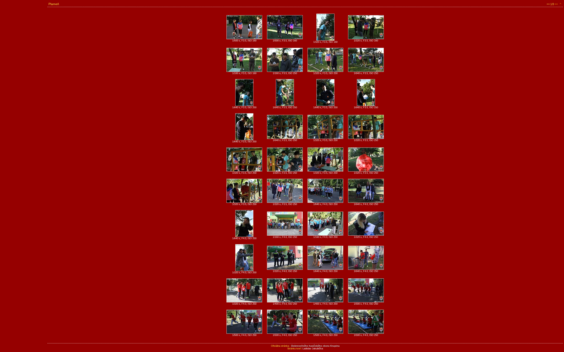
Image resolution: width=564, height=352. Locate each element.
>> (556, 4)
